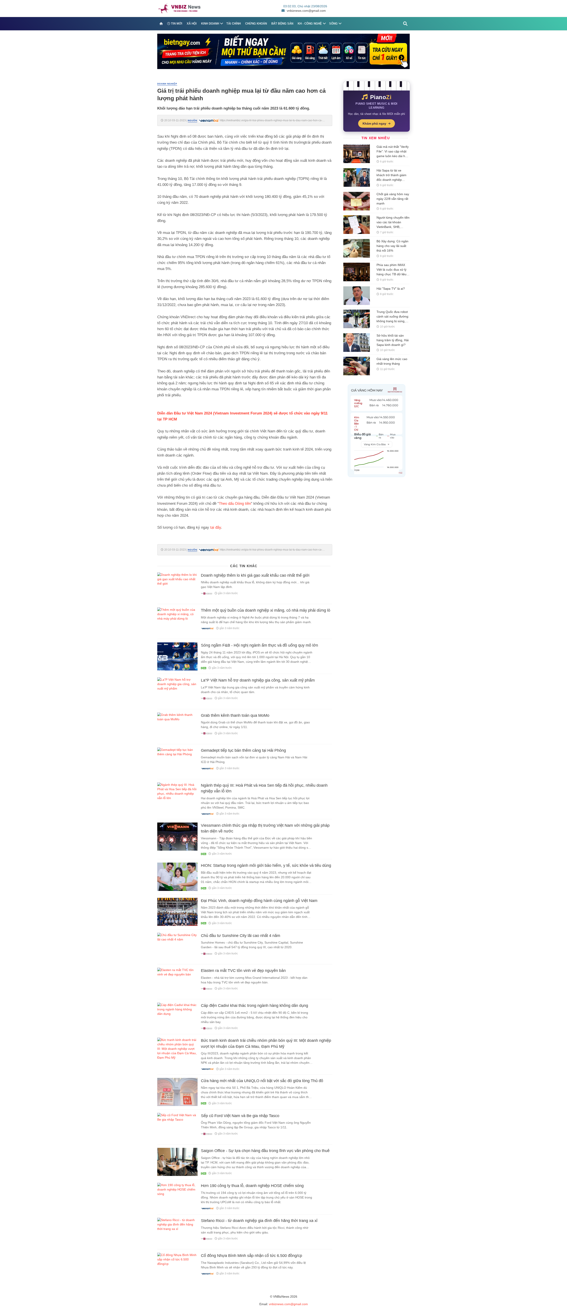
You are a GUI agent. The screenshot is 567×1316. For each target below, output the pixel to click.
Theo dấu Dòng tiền (235, 503)
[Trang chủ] (161, 23)
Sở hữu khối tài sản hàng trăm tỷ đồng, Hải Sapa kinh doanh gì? (393, 340)
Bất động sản (282, 23)
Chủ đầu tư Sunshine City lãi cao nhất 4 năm (240, 935)
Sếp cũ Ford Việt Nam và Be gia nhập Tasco (240, 1116)
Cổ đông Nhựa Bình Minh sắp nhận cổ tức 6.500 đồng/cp (251, 1255)
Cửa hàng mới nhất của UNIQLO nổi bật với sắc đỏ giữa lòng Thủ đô (262, 1081)
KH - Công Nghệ (310, 23)
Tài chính (233, 23)
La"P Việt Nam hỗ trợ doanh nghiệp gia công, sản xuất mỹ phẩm (258, 680)
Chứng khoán (256, 23)
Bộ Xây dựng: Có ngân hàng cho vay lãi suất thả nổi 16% (392, 245)
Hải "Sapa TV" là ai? (391, 288)
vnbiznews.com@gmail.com (306, 10)
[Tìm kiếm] (405, 23)
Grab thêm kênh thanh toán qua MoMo (235, 715)
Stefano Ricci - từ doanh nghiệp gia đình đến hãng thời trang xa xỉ (259, 1220)
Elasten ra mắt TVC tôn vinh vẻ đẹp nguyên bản (243, 970)
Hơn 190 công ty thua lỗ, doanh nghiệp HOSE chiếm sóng (252, 1185)
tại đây (215, 527)
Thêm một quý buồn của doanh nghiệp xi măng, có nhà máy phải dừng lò (265, 610)
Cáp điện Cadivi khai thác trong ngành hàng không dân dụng (254, 1005)
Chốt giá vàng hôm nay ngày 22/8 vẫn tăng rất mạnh (393, 198)
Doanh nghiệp (167, 84)
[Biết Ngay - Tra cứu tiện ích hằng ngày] (283, 51)
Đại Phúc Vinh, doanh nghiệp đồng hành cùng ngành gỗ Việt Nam (259, 900)
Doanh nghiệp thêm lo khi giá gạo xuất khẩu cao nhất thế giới (255, 575)
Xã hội (192, 23)
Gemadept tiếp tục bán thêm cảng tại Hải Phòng (243, 750)
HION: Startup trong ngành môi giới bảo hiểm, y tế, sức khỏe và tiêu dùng (266, 865)
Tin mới (176, 23)
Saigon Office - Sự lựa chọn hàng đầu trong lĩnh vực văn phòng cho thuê (265, 1150)
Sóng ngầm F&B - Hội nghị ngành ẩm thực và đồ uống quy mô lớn (259, 645)
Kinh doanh (210, 23)
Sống (333, 23)
